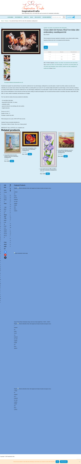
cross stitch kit (65, 64)
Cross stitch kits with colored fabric (60, 27)
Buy (46, 47)
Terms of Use (0, 257)
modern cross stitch (66, 66)
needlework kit (47, 68)
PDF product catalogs (10, 220)
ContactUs (0, 191)
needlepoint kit (74, 66)
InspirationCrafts (31, 11)
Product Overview (10, 239)
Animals (45, 27)
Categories (10, 17)
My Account (38, 17)
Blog (31, 17)
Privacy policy (63, 461)
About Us (26, 17)
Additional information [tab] (13, 82)
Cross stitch (50, 27)
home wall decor (59, 66)
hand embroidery (52, 66)
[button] (2, 27)
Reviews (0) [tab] (20, 82)
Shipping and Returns (0, 234)
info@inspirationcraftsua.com (5, 233)
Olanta (54, 68)
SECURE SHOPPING (47, 17)
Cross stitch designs (58, 64)
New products (18, 17)
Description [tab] (6, 82)
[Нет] (79, 461)
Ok (57, 461)
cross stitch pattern (72, 64)
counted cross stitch (50, 64)
